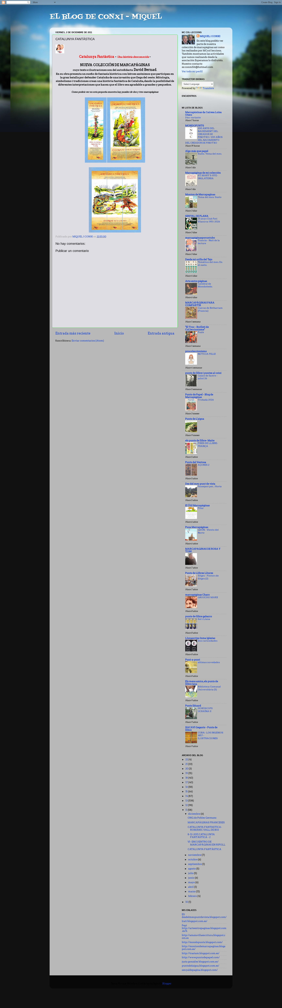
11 (186, 809)
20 (187, 768)
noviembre (195, 854)
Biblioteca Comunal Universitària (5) (209, 688)
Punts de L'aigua (194, 418)
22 (186, 759)
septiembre (195, 864)
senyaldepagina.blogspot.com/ (200, 970)
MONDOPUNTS (194, 125)
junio (191, 877)
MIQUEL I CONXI (210, 36)
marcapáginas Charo (197, 594)
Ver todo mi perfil (192, 71)
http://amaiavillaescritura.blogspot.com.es (203, 936)
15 (186, 791)
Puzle (201, 332)
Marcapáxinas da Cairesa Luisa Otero (203, 113)
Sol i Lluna (204, 619)
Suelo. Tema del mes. (210, 153)
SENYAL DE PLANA (196, 216)
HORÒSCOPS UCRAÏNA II (205, 710)
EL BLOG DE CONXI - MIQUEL (106, 17)
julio (191, 873)
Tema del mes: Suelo (209, 197)
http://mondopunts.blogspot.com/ (202, 942)
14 (186, 796)
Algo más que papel (196, 151)
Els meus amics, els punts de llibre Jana (201, 682)
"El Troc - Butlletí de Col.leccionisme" (197, 328)
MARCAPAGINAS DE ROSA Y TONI (202, 550)
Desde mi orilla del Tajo (198, 259)
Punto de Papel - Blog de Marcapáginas (199, 396)
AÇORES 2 (203, 465)
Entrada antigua (161, 333)
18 (186, 777)
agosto (192, 868)
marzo (192, 891)
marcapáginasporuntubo (200, 237)
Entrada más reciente (72, 333)
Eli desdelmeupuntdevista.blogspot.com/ (204, 916)
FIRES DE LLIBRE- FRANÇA (208, 444)
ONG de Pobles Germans (202, 817)
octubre (193, 859)
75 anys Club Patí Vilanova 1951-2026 (209, 220)
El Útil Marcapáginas (197, 505)
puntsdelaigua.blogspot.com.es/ (200, 965)
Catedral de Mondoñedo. (205, 285)
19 (186, 773)
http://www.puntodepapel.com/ (201, 957)
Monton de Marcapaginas (200, 194)
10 (186, 901)
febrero (192, 896)
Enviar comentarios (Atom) (88, 340)
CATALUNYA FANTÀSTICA (204, 849)
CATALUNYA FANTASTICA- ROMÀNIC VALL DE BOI (205, 828)
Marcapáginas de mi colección (203, 172)
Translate (208, 88)
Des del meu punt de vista (200, 483)
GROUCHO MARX (208, 597)
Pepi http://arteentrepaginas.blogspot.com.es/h (204, 928)
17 (186, 782)
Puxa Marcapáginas (196, 527)
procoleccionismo (196, 351)
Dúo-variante (193, 117)
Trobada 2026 (206, 399)
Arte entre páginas (196, 281)
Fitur (201, 508)
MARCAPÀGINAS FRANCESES (206, 822)
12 (186, 805)
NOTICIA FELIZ (207, 354)
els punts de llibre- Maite (199, 440)
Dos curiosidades (207, 640)
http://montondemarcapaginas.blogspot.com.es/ (203, 948)
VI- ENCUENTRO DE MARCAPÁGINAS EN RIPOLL (206, 843)
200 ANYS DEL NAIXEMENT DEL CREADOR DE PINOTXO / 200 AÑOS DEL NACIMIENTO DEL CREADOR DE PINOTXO (204, 135)
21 (186, 764)
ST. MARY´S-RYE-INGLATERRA (208, 177)
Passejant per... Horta (210, 486)
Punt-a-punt (192, 659)
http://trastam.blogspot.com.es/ (200, 953)
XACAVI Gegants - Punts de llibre (201, 728)
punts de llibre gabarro (198, 616)
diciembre (194, 813)
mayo (191, 882)
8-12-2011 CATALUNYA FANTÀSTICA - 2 (201, 836)
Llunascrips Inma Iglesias (200, 638)
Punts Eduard (193, 705)
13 (186, 800)
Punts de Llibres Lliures (199, 573)
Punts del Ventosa (195, 462)
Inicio (119, 333)
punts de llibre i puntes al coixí (203, 373)
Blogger (166, 983)
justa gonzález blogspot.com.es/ (200, 961)
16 (186, 786)
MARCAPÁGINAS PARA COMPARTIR (199, 304)
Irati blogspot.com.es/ (194, 921)
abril (191, 886)
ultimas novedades (209, 662)
